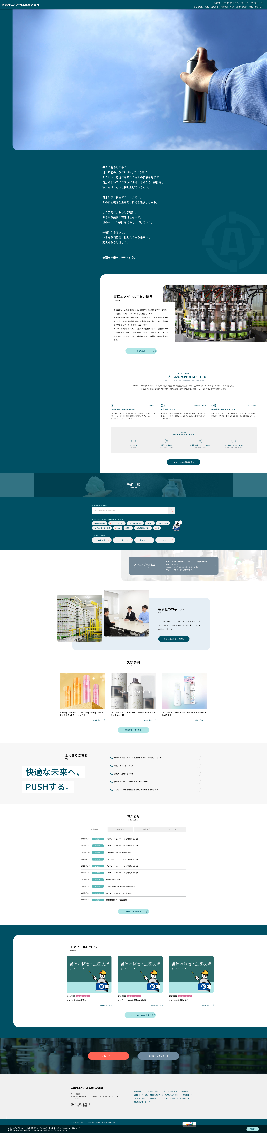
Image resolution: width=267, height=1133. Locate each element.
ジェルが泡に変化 (135, 523)
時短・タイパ (163, 523)
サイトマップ (111, 1122)
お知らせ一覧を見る (133, 911)
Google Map (76, 1098)
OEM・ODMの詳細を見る (183, 462)
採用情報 (217, 3)
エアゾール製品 (152, 1091)
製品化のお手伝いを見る (174, 639)
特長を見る (141, 351)
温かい (128, 528)
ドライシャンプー (117, 523)
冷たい (118, 528)
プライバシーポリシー (77, 1122)
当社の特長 (198, 7)
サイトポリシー (89, 1122)
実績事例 (224, 7)
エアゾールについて (241, 3)
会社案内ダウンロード (158, 1056)
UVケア (150, 523)
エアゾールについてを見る (140, 1015)
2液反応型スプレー (143, 528)
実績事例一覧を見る (133, 730)
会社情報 (214, 7)
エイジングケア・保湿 (102, 528)
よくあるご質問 (227, 3)
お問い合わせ (255, 3)
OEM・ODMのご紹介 (238, 7)
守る (157, 528)
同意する (253, 1129)
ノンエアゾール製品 (169, 1091)
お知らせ (152, 1098)
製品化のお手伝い (256, 7)
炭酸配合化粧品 (100, 523)
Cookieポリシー (100, 1122)
